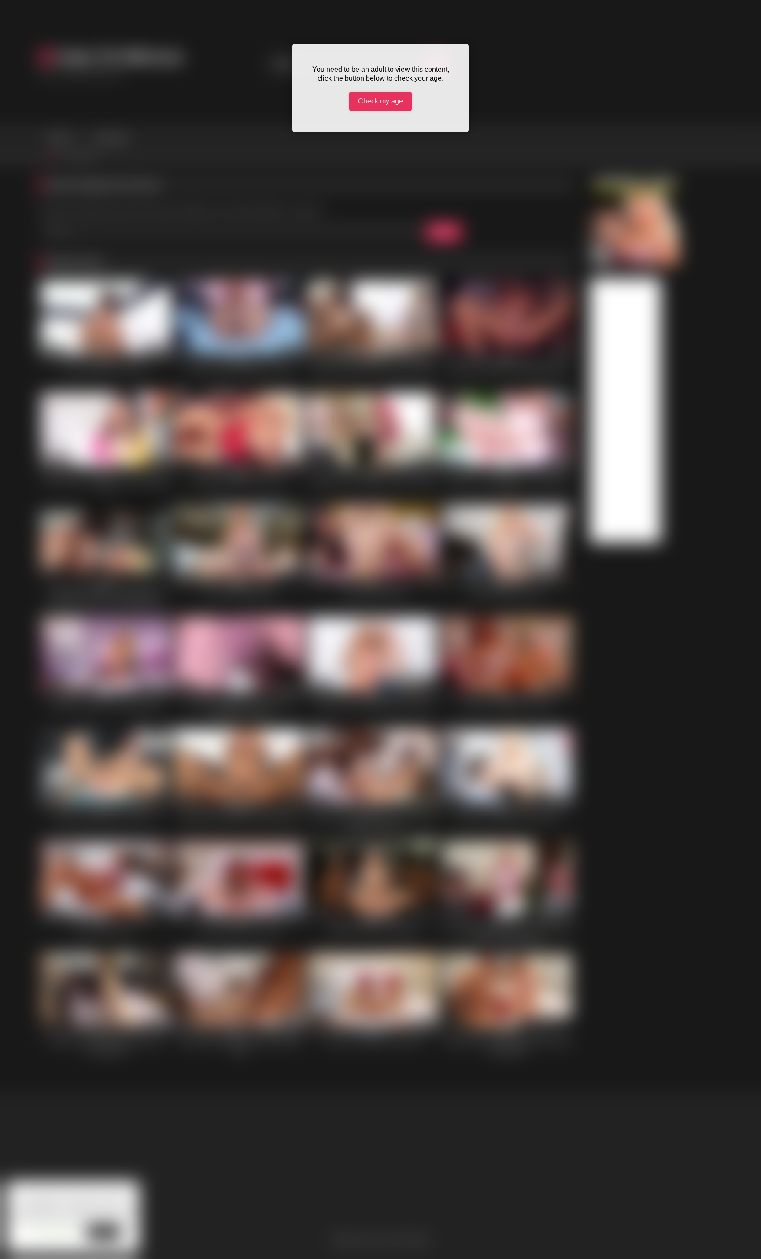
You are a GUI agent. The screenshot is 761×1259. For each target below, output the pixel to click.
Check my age (380, 101)
